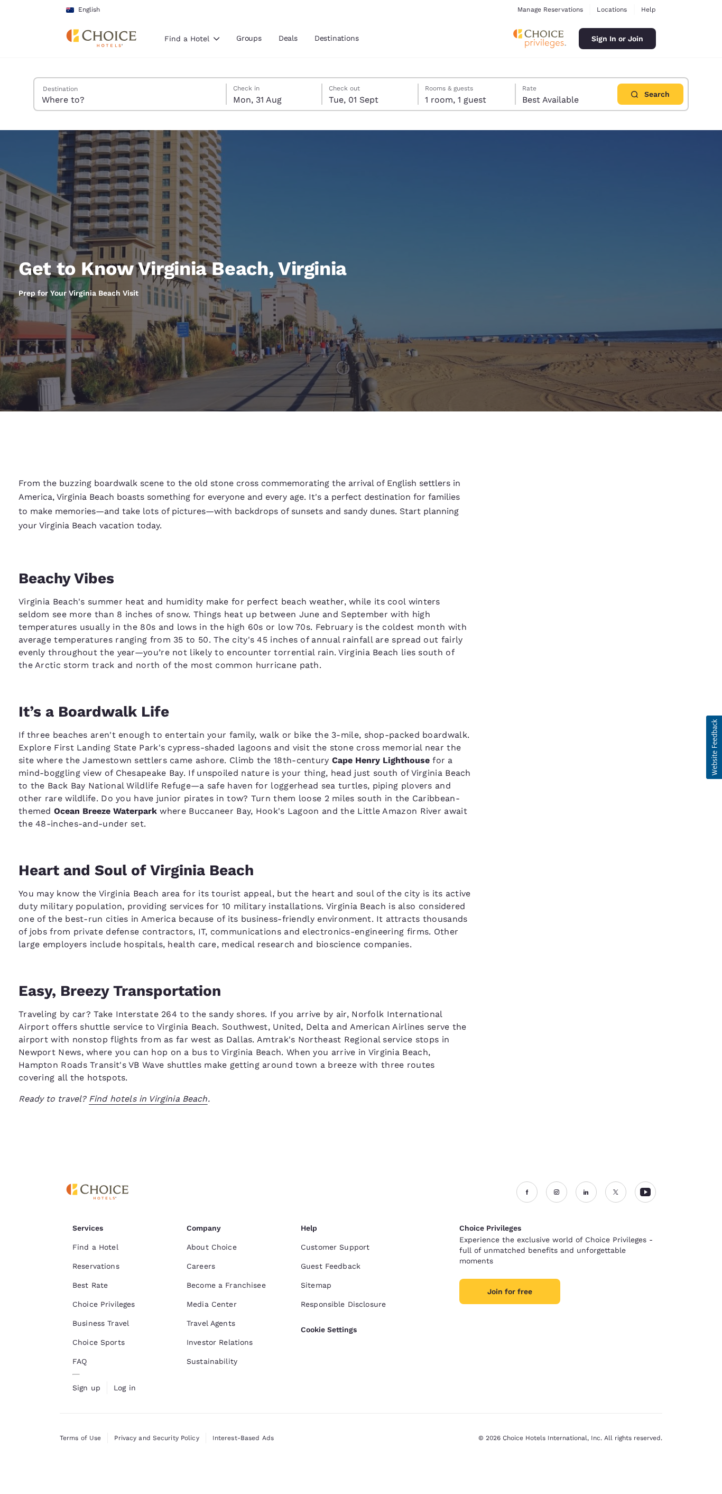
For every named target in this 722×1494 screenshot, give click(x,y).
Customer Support (335, 1247)
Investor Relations (220, 1342)
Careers (201, 1266)
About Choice (212, 1247)
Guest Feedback (330, 1266)
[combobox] (192, 39)
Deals (288, 38)
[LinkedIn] (586, 1192)
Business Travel (100, 1323)
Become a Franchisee (226, 1285)
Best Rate (90, 1285)
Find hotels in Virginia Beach (148, 1099)
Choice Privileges (103, 1304)
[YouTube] (645, 1192)
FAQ (79, 1361)
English (89, 9)
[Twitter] (615, 1192)
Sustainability (212, 1361)
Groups (249, 38)
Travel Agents (211, 1323)
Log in (125, 1387)
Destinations (336, 38)
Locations (612, 9)
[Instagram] (556, 1192)
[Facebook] (527, 1192)
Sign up (86, 1387)
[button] (714, 747)
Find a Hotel (95, 1247)
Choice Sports (98, 1342)
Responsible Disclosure (343, 1304)
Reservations (95, 1266)
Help (648, 9)
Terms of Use (80, 1438)
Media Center (212, 1304)
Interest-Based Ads (243, 1438)
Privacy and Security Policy (156, 1438)
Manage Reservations (550, 9)
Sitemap (316, 1285)
